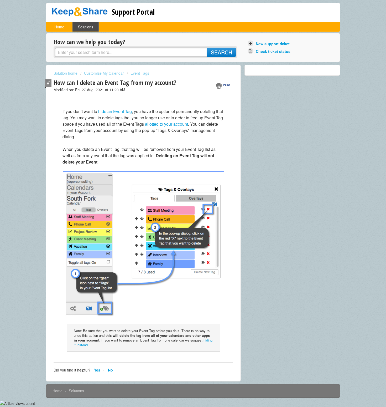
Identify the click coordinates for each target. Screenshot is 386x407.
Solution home (66, 73)
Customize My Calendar (104, 73)
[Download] (183, 137)
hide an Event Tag (115, 111)
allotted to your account (166, 124)
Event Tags (140, 73)
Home (59, 26)
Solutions (85, 26)
